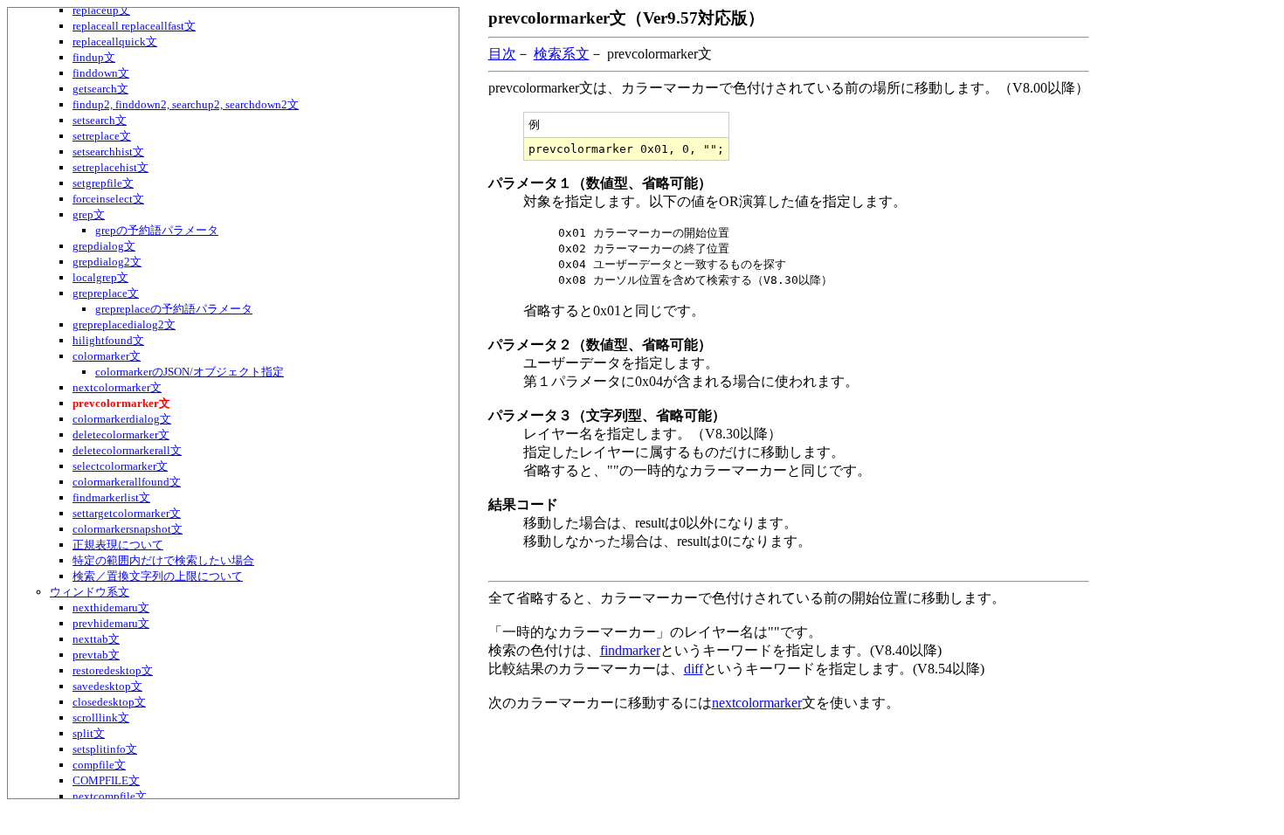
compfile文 (99, 764)
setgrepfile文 (103, 183)
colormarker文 (106, 355)
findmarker (630, 650)
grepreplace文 (105, 293)
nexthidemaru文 (110, 607)
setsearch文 (99, 120)
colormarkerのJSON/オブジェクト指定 (189, 371)
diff (693, 668)
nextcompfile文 (109, 796)
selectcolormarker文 (120, 466)
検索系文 (562, 53)
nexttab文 (96, 638)
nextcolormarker (757, 702)
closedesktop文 (109, 701)
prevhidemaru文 (110, 623)
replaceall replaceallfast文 (134, 25)
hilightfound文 (108, 340)
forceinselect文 (108, 198)
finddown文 (100, 72)
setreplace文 (101, 135)
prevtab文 (96, 654)
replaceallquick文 (114, 41)
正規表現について (117, 544)
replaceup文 (101, 10)
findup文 (93, 57)
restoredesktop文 (112, 670)
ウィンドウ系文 (89, 591)
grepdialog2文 (107, 261)
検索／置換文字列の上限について (157, 576)
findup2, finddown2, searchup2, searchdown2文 (185, 104)
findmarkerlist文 (111, 497)
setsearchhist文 (108, 151)
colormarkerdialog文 (121, 418)
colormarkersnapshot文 (127, 528)
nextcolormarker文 (117, 387)
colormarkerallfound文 (126, 481)
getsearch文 (100, 88)
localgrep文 (100, 277)
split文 (88, 733)
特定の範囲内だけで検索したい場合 (163, 560)
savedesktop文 (107, 686)
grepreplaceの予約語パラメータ (173, 308)
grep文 (88, 214)
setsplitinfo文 (104, 749)
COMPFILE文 (106, 780)
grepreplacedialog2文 (124, 324)
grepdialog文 (103, 245)
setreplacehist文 (110, 167)
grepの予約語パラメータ (156, 230)
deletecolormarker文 (120, 434)
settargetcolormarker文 (126, 513)
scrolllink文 (100, 717)
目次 (502, 53)
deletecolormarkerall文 (127, 450)
